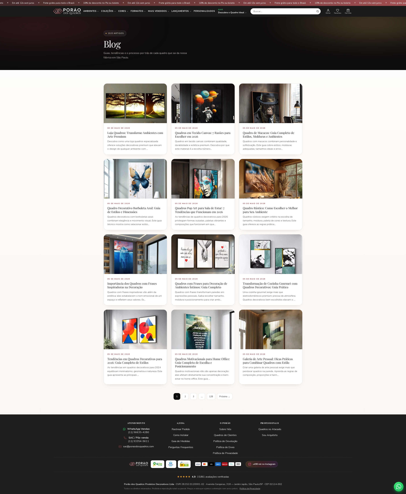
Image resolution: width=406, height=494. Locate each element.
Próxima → (224, 396)
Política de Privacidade (225, 453)
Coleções (107, 11)
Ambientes (90, 11)
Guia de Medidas (180, 441)
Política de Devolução (225, 441)
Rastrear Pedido (181, 429)
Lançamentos (180, 11)
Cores (122, 11)
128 (211, 396)
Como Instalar (180, 435)
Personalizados (204, 11)
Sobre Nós (225, 429)
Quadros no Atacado (269, 429)
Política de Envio (225, 447)
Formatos (137, 11)
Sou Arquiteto (270, 435)
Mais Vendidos (157, 11)
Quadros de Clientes (225, 435)
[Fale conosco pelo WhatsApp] (398, 486)
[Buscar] (317, 11)
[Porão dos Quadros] (67, 11)
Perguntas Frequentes (180, 447)
